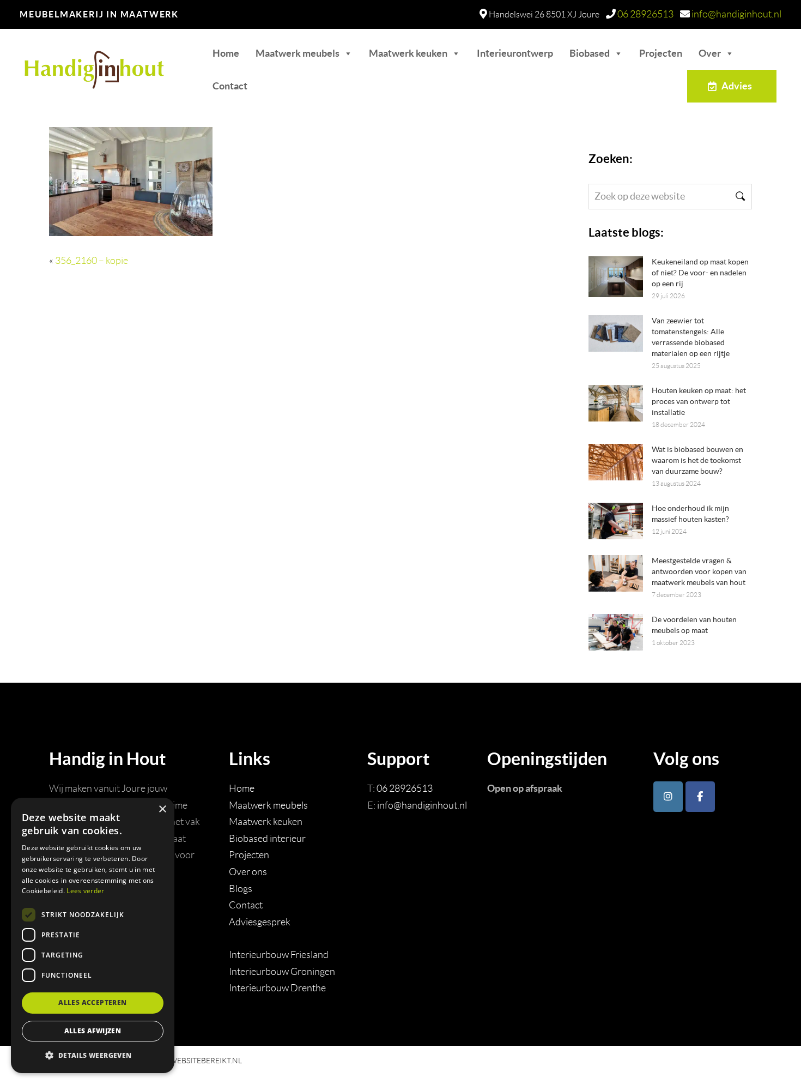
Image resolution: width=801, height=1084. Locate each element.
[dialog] (92, 935)
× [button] (162, 809)
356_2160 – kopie (91, 260)
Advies (736, 86)
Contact (230, 86)
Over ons (248, 871)
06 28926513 (645, 14)
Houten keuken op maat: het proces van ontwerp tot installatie (699, 401)
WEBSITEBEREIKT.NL (205, 1060)
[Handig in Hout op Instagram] (668, 796)
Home (226, 53)
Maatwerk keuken (408, 53)
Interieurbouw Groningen (282, 971)
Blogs (240, 888)
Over (710, 53)
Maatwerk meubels (297, 53)
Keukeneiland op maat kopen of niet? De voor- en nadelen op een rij (700, 272)
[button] (92, 1055)
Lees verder (85, 890)
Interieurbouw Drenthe (277, 988)
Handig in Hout (77, 65)
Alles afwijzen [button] (93, 1030)
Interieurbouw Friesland (279, 954)
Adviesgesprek (259, 922)
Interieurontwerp (515, 53)
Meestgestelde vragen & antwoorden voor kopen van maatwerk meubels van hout (699, 571)
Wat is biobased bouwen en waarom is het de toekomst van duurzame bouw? (697, 460)
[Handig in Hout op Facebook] (700, 796)
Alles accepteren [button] (92, 1002)
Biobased (589, 53)
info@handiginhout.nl (736, 14)
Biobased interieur (267, 838)
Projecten (660, 53)
